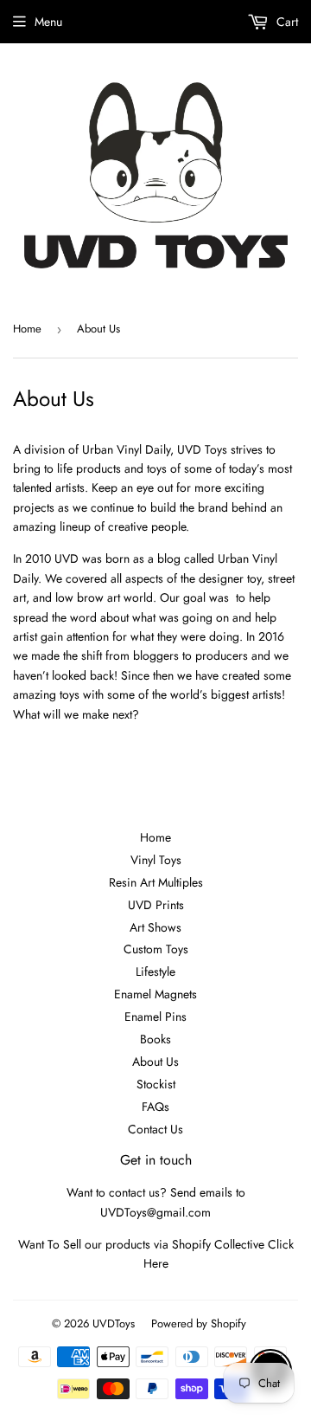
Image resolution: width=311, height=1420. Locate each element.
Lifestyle (155, 971)
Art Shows (155, 927)
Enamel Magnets (155, 994)
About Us (155, 1061)
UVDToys (113, 1323)
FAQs (155, 1106)
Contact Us (155, 1129)
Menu (48, 21)
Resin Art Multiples (156, 882)
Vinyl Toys (155, 859)
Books (155, 1039)
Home (27, 328)
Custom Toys (156, 949)
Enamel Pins (155, 1016)
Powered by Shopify (198, 1323)
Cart (285, 21)
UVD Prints (156, 904)
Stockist (155, 1084)
